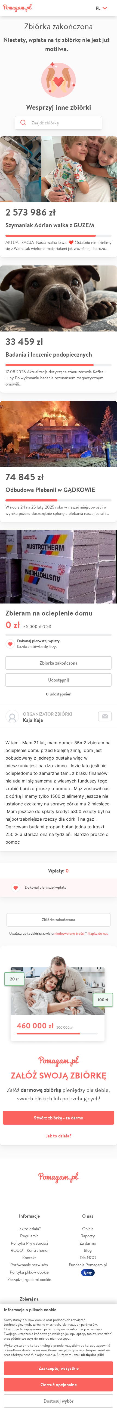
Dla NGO (88, 1257)
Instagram (49, 1190)
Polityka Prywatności (29, 1243)
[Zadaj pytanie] (105, 716)
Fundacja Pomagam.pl (88, 1264)
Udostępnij (58, 680)
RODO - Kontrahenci (29, 1250)
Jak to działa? (59, 1136)
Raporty (88, 1235)
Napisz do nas (98, 933)
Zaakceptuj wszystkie (59, 1368)
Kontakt (29, 1257)
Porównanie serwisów (29, 1264)
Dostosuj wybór (58, 1401)
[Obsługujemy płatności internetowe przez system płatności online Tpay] (88, 1272)
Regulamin (29, 1235)
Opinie (88, 1228)
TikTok (86, 1190)
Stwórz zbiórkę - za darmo (58, 1118)
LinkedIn (67, 1190)
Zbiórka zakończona (59, 663)
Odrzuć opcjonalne (59, 1385)
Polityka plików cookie (29, 1272)
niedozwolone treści (69, 933)
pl (98, 8)
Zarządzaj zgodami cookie (29, 1279)
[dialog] (58, 1358)
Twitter (30, 1190)
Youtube (105, 1190)
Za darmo (88, 1243)
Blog (88, 1250)
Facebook (11, 1190)
